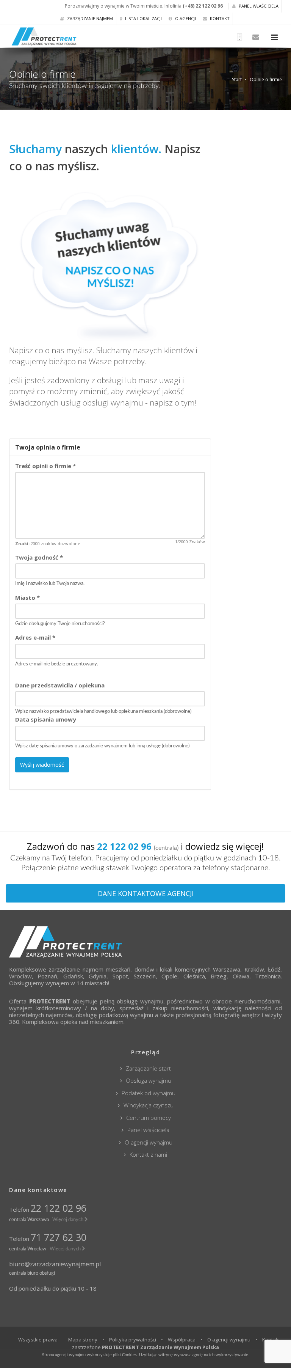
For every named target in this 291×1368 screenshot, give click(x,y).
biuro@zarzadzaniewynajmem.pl (55, 1264)
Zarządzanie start (148, 1068)
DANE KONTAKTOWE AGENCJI (146, 893)
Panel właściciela (258, 6)
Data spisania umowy (45, 719)
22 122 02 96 (58, 1207)
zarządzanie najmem (75, 969)
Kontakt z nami (148, 1154)
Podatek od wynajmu (148, 1093)
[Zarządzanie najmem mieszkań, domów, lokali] (145, 941)
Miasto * (27, 597)
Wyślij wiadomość (42, 764)
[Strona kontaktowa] (256, 37)
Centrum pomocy (148, 1117)
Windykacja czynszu (149, 1105)
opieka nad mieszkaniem (92, 1021)
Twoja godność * (39, 557)
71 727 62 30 (58, 1237)
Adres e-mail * (35, 637)
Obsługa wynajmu (148, 1080)
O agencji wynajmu (148, 1142)
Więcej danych (68, 1219)
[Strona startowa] (241, 37)
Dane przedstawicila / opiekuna (60, 685)
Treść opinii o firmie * (45, 466)
